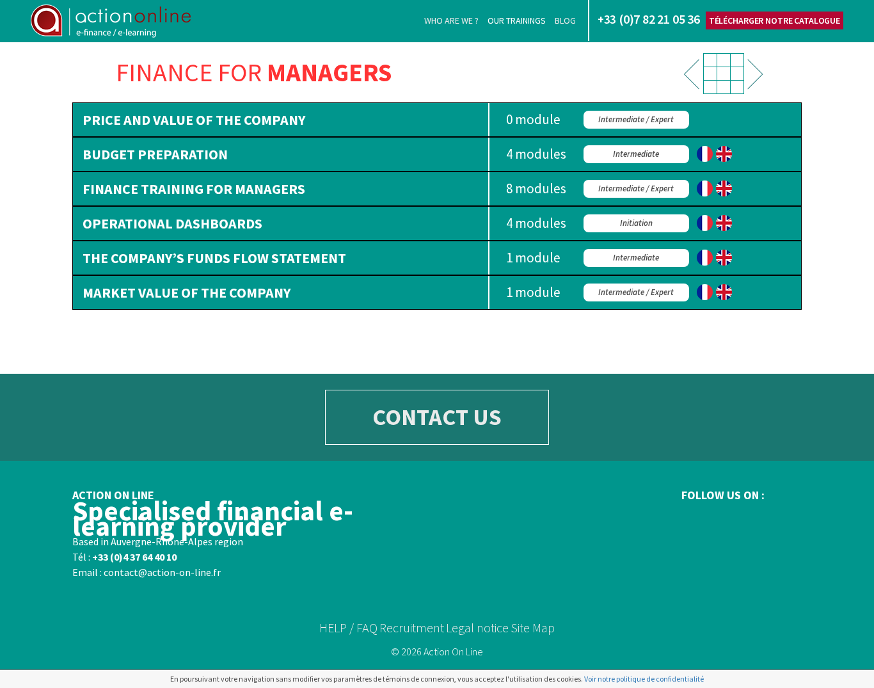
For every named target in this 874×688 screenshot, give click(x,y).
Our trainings (517, 20)
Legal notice (477, 628)
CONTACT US (437, 417)
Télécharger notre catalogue (774, 20)
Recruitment (411, 628)
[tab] (437, 119)
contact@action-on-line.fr (162, 572)
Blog (565, 20)
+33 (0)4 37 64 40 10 (134, 556)
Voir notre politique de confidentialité (644, 679)
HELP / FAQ (348, 628)
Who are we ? (451, 20)
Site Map (533, 628)
